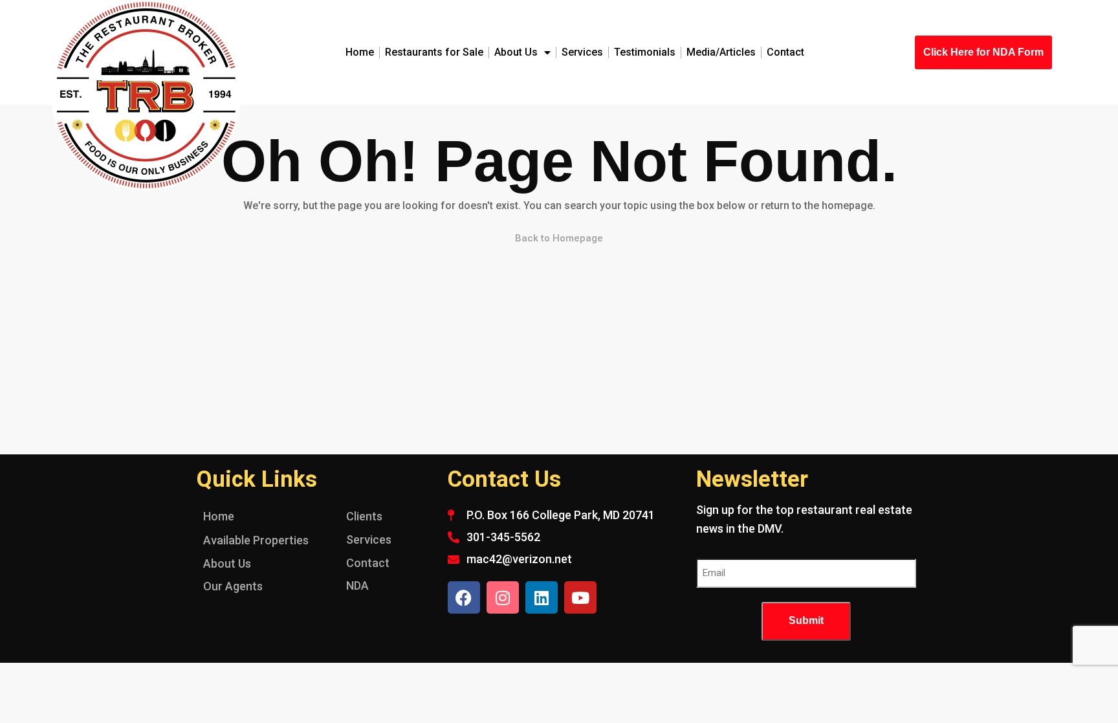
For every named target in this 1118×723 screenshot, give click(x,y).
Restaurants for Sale (434, 52)
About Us (516, 52)
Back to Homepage (559, 238)
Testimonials (644, 52)
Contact (785, 52)
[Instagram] (503, 597)
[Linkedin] (541, 597)
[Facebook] (464, 597)
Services (582, 52)
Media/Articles (721, 52)
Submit (806, 620)
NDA (357, 585)
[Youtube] (580, 597)
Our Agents (233, 586)
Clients (364, 516)
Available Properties (256, 540)
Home (359, 52)
